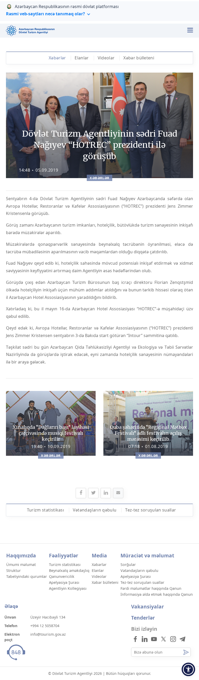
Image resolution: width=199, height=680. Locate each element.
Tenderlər (143, 617)
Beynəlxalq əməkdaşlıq (69, 570)
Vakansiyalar (147, 606)
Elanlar (82, 58)
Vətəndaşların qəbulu (94, 510)
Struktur (13, 570)
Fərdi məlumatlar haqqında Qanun (150, 588)
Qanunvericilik (61, 576)
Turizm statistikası (45, 510)
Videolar (106, 58)
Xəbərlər (57, 58)
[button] (188, 669)
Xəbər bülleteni (138, 58)
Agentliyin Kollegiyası (68, 588)
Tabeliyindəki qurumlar (26, 576)
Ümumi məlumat (21, 564)
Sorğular (128, 564)
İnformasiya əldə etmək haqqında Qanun (156, 594)
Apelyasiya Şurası (64, 582)
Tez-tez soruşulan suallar (150, 510)
